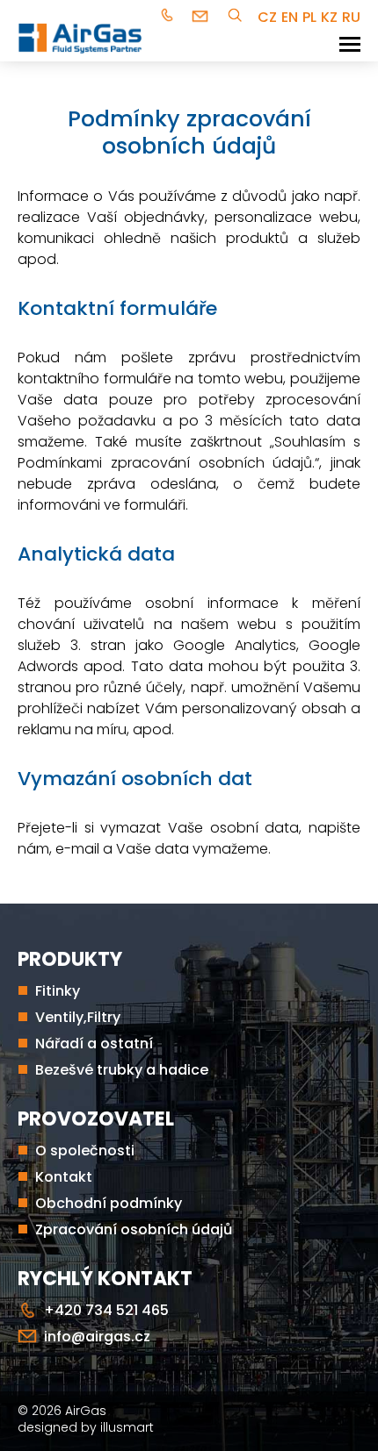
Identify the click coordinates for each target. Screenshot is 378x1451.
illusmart (127, 1427)
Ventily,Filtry (77, 1017)
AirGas (85, 1410)
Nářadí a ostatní (94, 1043)
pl (309, 17)
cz (267, 17)
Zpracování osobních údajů (133, 1229)
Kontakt (63, 1177)
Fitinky (57, 991)
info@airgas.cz (203, 17)
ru (351, 17)
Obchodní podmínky (108, 1203)
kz (329, 17)
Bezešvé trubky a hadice (121, 1070)
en (289, 17)
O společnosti (84, 1150)
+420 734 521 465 (169, 17)
